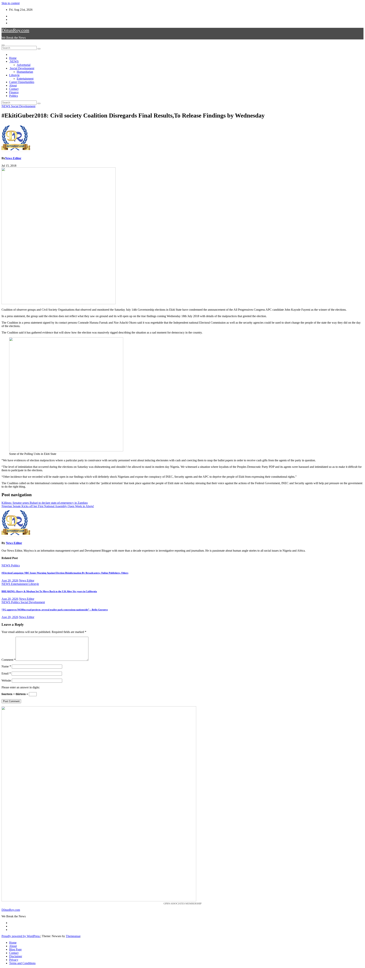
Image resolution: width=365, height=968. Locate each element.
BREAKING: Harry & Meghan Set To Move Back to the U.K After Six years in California (49, 591)
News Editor (13, 158)
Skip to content (11, 3)
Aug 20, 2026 (10, 580)
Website (6, 680)
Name (6, 666)
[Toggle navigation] (3, 45)
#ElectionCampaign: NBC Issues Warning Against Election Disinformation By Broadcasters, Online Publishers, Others (65, 572)
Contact (13, 88)
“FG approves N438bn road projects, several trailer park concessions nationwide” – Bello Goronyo (55, 609)
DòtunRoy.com (15, 30)
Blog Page (15, 949)
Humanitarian (25, 71)
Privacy (13, 959)
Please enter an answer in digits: (21, 687)
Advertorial (23, 64)
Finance (14, 92)
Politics (13, 95)
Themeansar (73, 936)
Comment (9, 659)
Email (6, 673)
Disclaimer (15, 956)
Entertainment (25, 78)
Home (13, 58)
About (13, 85)
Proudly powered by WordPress (21, 936)
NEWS (14, 61)
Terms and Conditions (22, 963)
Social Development (21, 68)
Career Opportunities (21, 82)
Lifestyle (14, 75)
